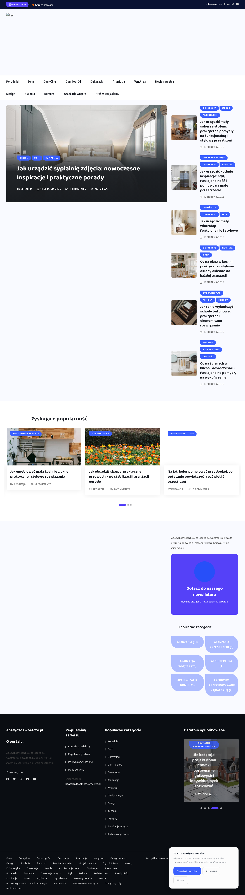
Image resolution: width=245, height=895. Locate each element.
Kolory (128, 863)
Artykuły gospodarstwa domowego (26, 883)
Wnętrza (140, 81)
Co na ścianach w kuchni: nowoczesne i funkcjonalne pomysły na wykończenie (218, 370)
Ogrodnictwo (110, 863)
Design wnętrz (164, 81)
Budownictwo (14, 888)
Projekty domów (83, 878)
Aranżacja (119, 81)
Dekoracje (32, 868)
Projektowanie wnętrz (85, 883)
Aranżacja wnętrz (75, 94)
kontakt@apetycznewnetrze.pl (83, 784)
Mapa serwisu (76, 770)
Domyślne (49, 81)
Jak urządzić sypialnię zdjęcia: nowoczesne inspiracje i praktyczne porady (78, 173)
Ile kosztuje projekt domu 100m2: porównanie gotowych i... (85, 5)
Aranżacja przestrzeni (222, 644)
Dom (31, 81)
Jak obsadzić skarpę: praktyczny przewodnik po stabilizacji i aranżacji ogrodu (119, 476)
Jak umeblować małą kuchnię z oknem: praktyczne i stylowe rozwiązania (41, 474)
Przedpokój (121, 873)
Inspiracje (11, 878)
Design (10, 94)
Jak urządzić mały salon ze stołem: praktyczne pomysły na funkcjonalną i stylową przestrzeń (217, 131)
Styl (70, 873)
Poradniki (12, 81)
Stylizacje (92, 868)
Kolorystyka (13, 868)
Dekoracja (96, 81)
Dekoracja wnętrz (51, 873)
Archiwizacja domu (107, 94)
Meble (48, 868)
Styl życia (41, 878)
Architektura (221, 663)
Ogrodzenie (60, 878)
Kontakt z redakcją (79, 746)
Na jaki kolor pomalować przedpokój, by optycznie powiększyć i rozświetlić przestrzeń (200, 476)
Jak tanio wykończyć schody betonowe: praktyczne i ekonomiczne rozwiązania (217, 316)
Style (27, 878)
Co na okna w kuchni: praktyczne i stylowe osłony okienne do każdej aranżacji (217, 269)
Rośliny (83, 873)
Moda (102, 878)
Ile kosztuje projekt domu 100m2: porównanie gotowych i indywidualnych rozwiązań (204, 770)
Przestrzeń (110, 868)
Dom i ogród (73, 81)
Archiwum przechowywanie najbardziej (222, 685)
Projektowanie (87, 863)
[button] (122, 505)
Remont (49, 94)
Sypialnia (29, 873)
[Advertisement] (122, 45)
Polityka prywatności (80, 762)
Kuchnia (30, 94)
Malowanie (59, 883)
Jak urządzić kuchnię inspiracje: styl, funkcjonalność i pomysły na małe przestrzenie (216, 181)
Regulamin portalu (79, 754)
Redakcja (26, 189)
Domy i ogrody (113, 883)
